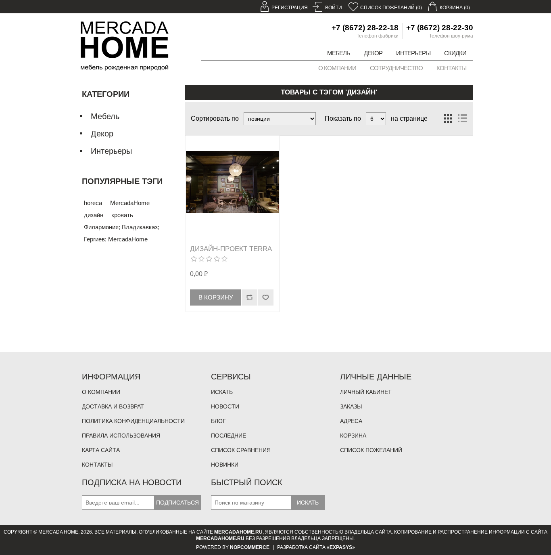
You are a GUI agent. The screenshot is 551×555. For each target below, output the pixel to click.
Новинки (224, 464)
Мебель (338, 53)
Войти (333, 7)
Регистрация (289, 7)
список (462, 118)
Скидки (455, 53)
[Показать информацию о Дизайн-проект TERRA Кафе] (232, 182)
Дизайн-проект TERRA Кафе (230, 253)
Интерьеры (413, 53)
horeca (93, 202)
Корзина (353, 435)
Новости (225, 406)
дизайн (93, 215)
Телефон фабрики (378, 36)
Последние (228, 435)
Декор (373, 53)
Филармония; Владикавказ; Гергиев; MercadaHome (121, 233)
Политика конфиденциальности (133, 421)
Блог (218, 421)
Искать (222, 392)
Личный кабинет (366, 392)
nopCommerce (249, 547)
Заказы (351, 406)
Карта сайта (101, 450)
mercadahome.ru (238, 532)
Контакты (451, 68)
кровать (122, 215)
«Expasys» (341, 547)
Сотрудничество (396, 68)
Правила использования (121, 435)
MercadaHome (130, 202)
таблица (448, 118)
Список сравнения (241, 450)
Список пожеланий (371, 450)
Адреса (351, 421)
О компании (337, 68)
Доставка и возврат (113, 406)
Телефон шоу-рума (451, 36)
